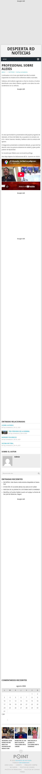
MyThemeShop (24, 763)
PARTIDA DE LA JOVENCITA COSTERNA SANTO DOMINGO (21, 489)
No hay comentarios (22, 72)
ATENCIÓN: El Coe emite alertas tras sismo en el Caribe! (20, 487)
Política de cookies (27, 767)
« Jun (3, 714)
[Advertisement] (21, 23)
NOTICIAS (11, 72)
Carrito (19, 765)
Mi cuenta (13, 767)
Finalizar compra (31, 765)
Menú (5, 59)
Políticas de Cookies (32, 769)
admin (3, 72)
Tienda (22, 772)
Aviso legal (9, 765)
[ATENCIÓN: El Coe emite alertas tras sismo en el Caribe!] (21, 733)
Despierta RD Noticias (21, 50)
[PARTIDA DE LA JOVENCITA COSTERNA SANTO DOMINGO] (34, 733)
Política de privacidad (13, 769)
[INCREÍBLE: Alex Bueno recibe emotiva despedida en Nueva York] (8, 733)
